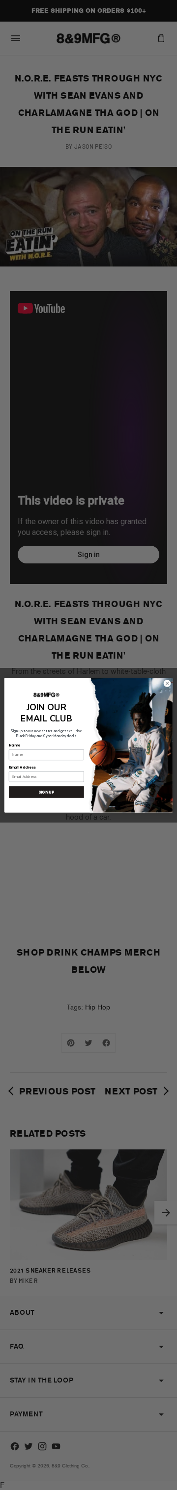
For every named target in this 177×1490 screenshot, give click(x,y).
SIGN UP (46, 792)
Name (14, 745)
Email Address (22, 767)
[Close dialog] (167, 683)
